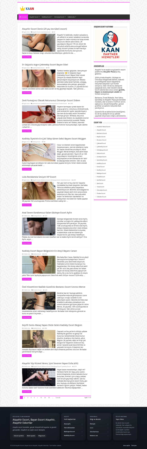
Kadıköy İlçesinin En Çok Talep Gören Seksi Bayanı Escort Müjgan (54, 138)
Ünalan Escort (63, 103)
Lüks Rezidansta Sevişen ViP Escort (39, 177)
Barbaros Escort (45, 180)
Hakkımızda (71, 17)
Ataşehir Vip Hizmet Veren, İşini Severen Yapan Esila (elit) (50, 363)
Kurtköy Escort (101, 170)
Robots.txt (94, 435)
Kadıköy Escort (46, 17)
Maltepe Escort (101, 173)
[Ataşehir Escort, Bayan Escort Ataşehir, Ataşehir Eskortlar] (27, 8)
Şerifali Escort (45, 103)
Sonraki (58, 397)
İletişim (92, 424)
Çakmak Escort (36, 103)
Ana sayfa (126, 445)
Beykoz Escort (101, 136)
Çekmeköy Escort (102, 146)
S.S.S (91, 428)
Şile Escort (100, 183)
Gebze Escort (101, 153)
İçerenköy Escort (45, 32)
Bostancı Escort (37, 290)
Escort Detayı (26, 57)
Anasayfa (24, 17)
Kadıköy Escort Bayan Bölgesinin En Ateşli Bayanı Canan (49, 251)
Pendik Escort (101, 177)
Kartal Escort (100, 167)
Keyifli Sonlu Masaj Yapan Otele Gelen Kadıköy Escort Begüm (52, 325)
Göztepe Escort (37, 216)
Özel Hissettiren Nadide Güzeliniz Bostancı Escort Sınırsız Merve (53, 287)
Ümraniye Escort (59, 17)
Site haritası (94, 432)
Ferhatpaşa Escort (55, 180)
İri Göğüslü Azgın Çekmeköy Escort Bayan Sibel (45, 64)
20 (45, 397)
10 (41, 397)
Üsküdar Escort (101, 197)
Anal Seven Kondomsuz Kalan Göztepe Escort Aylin (47, 212)
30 (49, 397)
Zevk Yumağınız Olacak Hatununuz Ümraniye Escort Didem (51, 100)
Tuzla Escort (100, 187)
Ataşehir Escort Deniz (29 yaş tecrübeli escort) (44, 29)
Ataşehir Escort (33, 17)
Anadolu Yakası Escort (38, 68)
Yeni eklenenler (69, 428)
